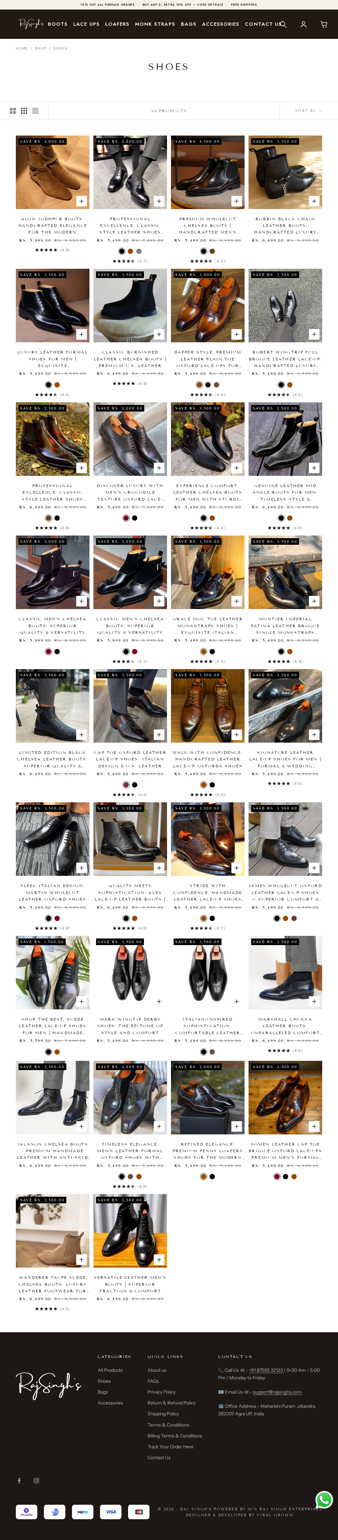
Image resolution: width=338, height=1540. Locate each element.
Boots (58, 24)
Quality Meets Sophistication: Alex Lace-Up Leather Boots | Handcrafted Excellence (130, 893)
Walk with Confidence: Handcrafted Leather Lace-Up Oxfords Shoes (208, 759)
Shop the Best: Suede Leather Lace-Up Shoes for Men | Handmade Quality (52, 1026)
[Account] (303, 24)
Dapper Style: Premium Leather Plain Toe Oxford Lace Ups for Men (207, 359)
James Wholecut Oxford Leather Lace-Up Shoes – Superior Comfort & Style (285, 893)
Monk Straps (155, 24)
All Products (110, 1370)
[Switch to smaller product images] (24, 111)
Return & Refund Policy (172, 1403)
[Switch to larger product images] (13, 111)
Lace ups (86, 24)
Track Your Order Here (170, 1447)
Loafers (117, 24)
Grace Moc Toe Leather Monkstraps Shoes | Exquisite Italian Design (208, 626)
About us (157, 1370)
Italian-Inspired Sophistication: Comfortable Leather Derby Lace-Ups (207, 1026)
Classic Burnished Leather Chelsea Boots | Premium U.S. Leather (130, 359)
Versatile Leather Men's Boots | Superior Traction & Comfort (130, 1284)
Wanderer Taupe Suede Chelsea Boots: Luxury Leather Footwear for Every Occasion (52, 1284)
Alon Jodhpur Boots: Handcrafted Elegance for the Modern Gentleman (52, 226)
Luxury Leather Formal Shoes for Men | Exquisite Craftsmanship (52, 359)
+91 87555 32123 (266, 1370)
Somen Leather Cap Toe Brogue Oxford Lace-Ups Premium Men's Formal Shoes (285, 1151)
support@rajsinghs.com (277, 1392)
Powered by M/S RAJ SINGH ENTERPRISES (268, 1509)
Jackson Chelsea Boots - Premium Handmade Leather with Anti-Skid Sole (52, 1151)
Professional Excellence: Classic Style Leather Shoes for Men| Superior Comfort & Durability (130, 226)
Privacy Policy (162, 1392)
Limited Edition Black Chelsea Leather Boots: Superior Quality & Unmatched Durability (52, 759)
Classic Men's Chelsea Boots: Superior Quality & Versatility (52, 625)
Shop (41, 48)
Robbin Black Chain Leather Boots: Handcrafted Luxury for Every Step (285, 226)
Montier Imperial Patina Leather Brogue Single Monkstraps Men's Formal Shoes (285, 626)
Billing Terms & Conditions (175, 1436)
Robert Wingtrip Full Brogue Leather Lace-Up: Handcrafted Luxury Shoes (285, 359)
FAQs (153, 1381)
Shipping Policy (163, 1414)
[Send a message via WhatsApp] (324, 1500)
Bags (188, 24)
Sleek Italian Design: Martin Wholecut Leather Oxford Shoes (52, 892)
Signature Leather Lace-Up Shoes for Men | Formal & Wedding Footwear (285, 759)
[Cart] (323, 24)
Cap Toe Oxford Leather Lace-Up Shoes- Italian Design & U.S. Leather (130, 759)
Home (22, 48)
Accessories (221, 24)
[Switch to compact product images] (35, 111)
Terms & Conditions (168, 1425)
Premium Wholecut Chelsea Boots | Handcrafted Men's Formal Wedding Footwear (208, 226)
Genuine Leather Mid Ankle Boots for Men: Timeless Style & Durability (285, 493)
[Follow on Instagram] (36, 1480)
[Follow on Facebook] (19, 1480)
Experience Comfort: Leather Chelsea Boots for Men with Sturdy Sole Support (207, 493)
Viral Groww (275, 1515)
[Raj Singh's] (31, 24)
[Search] (282, 24)
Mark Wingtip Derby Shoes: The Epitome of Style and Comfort (130, 1026)
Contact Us (263, 24)
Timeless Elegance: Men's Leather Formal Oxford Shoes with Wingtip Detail (130, 1151)
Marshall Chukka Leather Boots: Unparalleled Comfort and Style (285, 1026)
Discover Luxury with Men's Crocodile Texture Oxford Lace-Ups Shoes (130, 493)
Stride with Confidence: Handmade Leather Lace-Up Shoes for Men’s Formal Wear (207, 893)
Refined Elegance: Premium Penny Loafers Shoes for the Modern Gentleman (208, 1151)
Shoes (60, 48)
